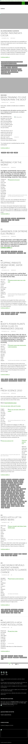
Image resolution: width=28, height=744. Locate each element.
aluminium (9, 479)
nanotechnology (5, 498)
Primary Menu (26, 3)
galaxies (13, 490)
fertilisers (4, 490)
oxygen (22, 498)
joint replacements (10, 493)
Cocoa (9, 67)
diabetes (18, 487)
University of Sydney (6, 73)
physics (7, 499)
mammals (10, 657)
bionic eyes (4, 482)
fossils (3, 612)
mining (22, 496)
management (13, 70)
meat (3, 314)
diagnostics (4, 488)
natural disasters (21, 218)
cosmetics (13, 487)
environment (22, 488)
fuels (9, 490)
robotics (21, 501)
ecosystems (10, 488)
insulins (3, 493)
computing (7, 251)
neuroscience (13, 498)
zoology (7, 507)
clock (17, 485)
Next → (17, 664)
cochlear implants (5, 487)
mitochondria (4, 380)
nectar (7, 555)
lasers (22, 493)
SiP (11, 522)
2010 (1, 515)
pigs (11, 499)
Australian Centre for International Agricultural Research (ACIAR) (14, 65)
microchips (16, 496)
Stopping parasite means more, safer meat (11, 265)
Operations (13, 167)
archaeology (14, 609)
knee (8, 152)
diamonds (20, 251)
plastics (15, 499)
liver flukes (23, 312)
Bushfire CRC (7, 218)
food (18, 312)
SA (25, 501)
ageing (6, 379)
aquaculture (15, 479)
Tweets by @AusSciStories (6, 714)
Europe (11, 704)
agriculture (7, 312)
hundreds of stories (14, 701)
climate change (5, 485)
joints (17, 493)
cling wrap (12, 485)
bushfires (14, 218)
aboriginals (7, 609)
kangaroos (4, 657)
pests (3, 499)
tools (16, 612)
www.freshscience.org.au (10, 402)
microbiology (10, 496)
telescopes (4, 504)
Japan (25, 702)
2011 (1, 160)
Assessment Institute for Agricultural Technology (12, 61)
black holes (10, 482)
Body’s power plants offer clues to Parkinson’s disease (13, 326)
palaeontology (23, 657)
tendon (15, 152)
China (22, 702)
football (4, 152)
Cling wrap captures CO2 (24, 442)
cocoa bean (14, 67)
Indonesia (5, 704)
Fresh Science (4, 95)
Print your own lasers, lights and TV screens (11, 406)
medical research (21, 379)
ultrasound (13, 504)
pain (12, 152)
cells (16, 379)
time (9, 504)
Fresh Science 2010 (11, 391)
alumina (3, 479)
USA (1, 704)
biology (13, 312)
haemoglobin (19, 490)
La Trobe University (6, 70)
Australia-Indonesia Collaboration (9, 63)
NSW (18, 498)
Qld (8, 501)
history (7, 612)
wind (3, 507)
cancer (21, 482)
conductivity (14, 251)
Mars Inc (20, 70)
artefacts (21, 609)
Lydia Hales (12, 38)
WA (21, 504)
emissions (16, 488)
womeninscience (5, 221)
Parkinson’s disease (13, 380)
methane (3, 496)
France (8, 704)
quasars (12, 501)
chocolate (4, 67)
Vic (16, 314)
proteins (20, 380)
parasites (7, 314)
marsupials (16, 657)
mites (3, 555)
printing (20, 499)
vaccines (12, 314)
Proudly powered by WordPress (6, 742)
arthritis (22, 479)
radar (17, 501)
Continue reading (5, 57)
